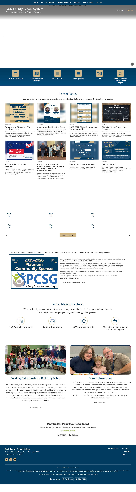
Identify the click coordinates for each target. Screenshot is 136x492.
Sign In (124, 454)
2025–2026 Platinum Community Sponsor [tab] (26, 252)
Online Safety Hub (35, 407)
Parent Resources (100, 402)
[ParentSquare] (55, 479)
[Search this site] (132, 10)
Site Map (125, 449)
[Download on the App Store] (80, 479)
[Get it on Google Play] (68, 479)
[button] (120, 10)
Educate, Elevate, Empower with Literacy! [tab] (60, 252)
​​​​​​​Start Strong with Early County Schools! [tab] (95, 252)
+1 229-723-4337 (16, 454)
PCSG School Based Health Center (73, 282)
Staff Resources (113, 449)
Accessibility (126, 451)
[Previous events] (6, 235)
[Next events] (129, 235)
